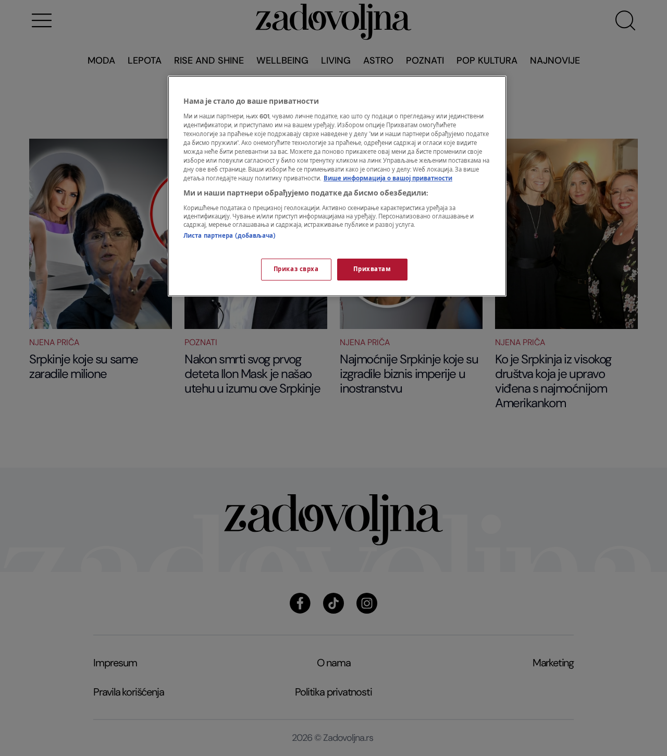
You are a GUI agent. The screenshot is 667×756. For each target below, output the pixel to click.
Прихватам (372, 269)
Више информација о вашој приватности (388, 178)
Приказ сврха (296, 269)
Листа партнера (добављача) (229, 236)
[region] (337, 186)
